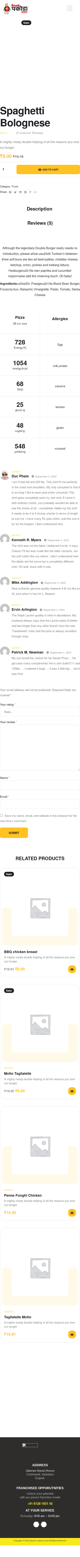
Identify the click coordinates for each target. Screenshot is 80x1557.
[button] (69, 8)
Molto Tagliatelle (17, 1073)
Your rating (8, 704)
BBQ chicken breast (20, 952)
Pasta (15, 186)
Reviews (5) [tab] (40, 222)
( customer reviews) (29, 133)
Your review (8, 722)
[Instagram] (44, 1524)
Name (5, 778)
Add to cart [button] (72, 969)
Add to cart (50, 169)
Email (4, 796)
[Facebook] (36, 1524)
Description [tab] (39, 208)
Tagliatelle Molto (17, 1317)
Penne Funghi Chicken (23, 1195)
